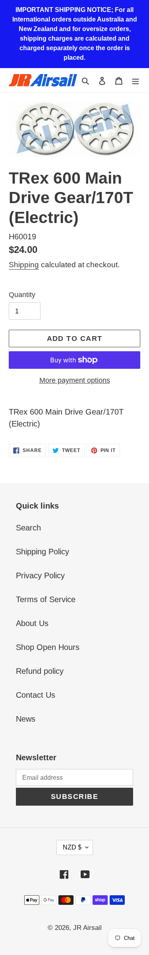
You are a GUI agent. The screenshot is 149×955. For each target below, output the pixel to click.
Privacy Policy (40, 575)
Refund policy (40, 671)
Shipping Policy (42, 551)
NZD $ (72, 847)
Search (28, 527)
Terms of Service (45, 599)
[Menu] (135, 80)
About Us (32, 623)
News (25, 718)
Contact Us (35, 695)
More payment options (74, 380)
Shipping (24, 264)
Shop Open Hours (47, 647)
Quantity (22, 295)
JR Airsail (87, 928)
